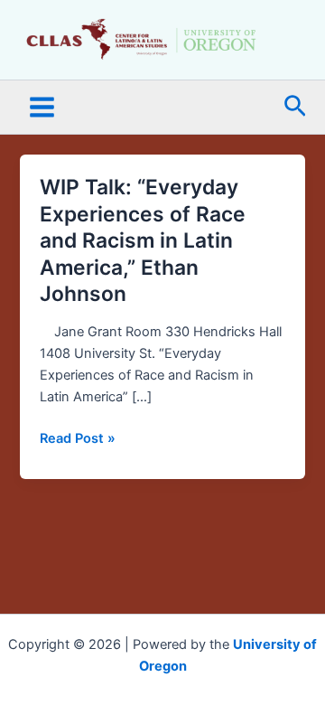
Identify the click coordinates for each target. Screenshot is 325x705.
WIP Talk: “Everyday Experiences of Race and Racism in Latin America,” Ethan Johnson (143, 240)
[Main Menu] (42, 107)
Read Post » (78, 438)
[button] (295, 107)
